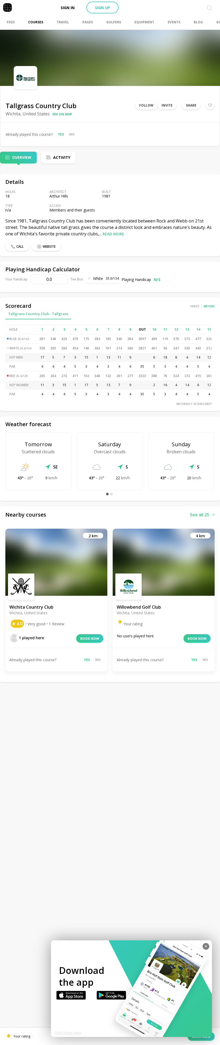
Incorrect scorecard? (194, 404)
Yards (194, 306)
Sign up (102, 7)
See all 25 (199, 515)
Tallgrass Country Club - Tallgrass (38, 313)
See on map (62, 114)
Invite (167, 105)
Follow (146, 105)
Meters (209, 306)
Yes (61, 134)
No (72, 134)
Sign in (68, 7)
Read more (113, 233)
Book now (89, 638)
